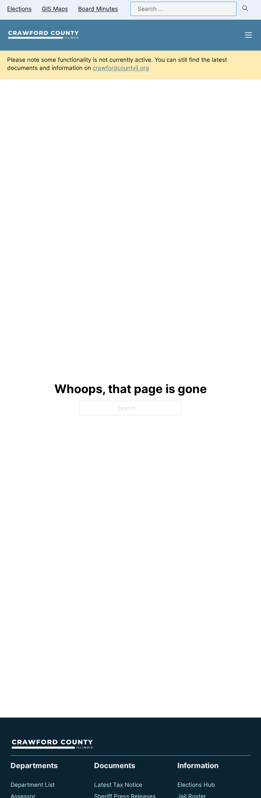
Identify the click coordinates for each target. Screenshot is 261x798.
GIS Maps (55, 8)
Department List (33, 784)
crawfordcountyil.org (121, 67)
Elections (19, 8)
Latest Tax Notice (118, 784)
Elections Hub (196, 784)
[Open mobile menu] (248, 35)
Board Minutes (98, 8)
